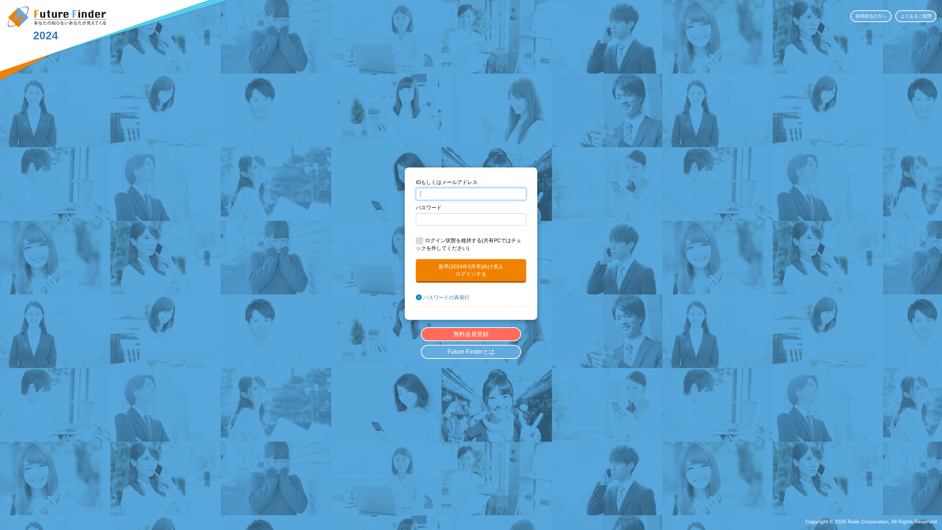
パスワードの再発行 (446, 297)
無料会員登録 (471, 334)
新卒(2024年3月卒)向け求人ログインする (471, 270)
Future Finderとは (471, 352)
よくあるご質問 (915, 16)
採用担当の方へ (871, 16)
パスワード (429, 208)
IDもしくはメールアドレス (447, 182)
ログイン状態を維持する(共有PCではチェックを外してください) (468, 244)
